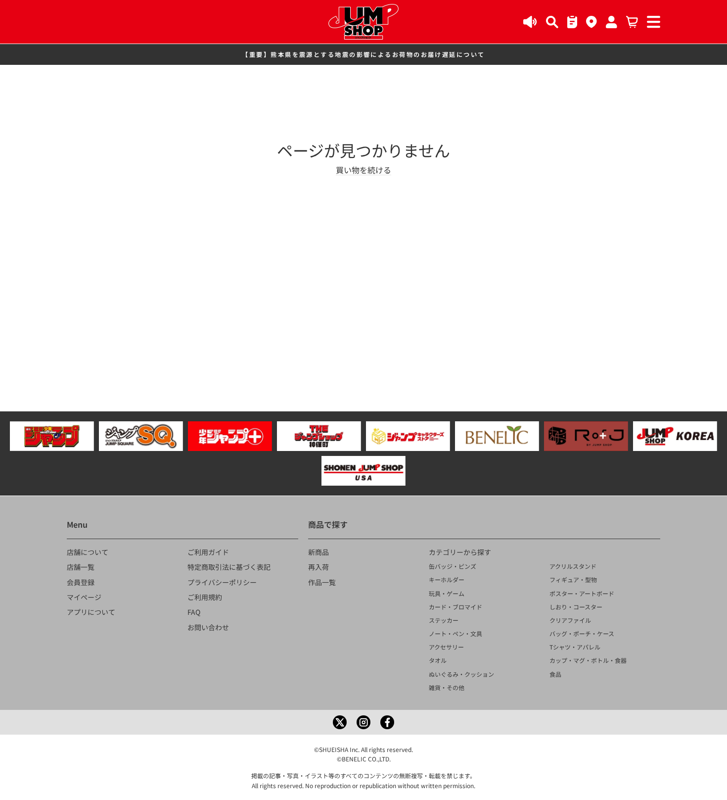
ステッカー (443, 620)
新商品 (318, 552)
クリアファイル (570, 620)
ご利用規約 (204, 597)
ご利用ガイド (208, 552)
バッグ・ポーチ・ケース (581, 633)
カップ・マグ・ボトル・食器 (588, 660)
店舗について (87, 552)
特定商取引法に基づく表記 (229, 567)
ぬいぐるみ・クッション (461, 674)
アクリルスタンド (572, 566)
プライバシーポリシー (222, 582)
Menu (77, 524)
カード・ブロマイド (455, 606)
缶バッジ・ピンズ (452, 566)
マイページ (84, 597)
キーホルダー (446, 579)
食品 (555, 674)
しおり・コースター (575, 606)
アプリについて (91, 612)
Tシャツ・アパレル (574, 647)
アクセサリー (446, 647)
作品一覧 (322, 582)
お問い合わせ (208, 627)
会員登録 (80, 582)
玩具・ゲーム (446, 593)
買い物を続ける (363, 170)
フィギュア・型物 (573, 579)
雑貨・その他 (446, 687)
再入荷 (318, 567)
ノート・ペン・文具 (455, 633)
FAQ (193, 612)
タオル (438, 660)
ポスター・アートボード (581, 593)
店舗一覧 (80, 567)
